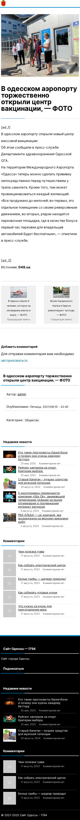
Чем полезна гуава (31, 551)
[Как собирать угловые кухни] (9, 597)
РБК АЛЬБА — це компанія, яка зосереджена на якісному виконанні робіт (43, 518)
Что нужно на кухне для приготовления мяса (35, 607)
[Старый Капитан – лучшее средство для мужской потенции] (9, 484)
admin (21, 394)
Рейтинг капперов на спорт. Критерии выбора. (37, 469)
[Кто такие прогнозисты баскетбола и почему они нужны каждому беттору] (9, 454)
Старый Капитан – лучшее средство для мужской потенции (43, 481)
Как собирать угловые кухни (37, 592)
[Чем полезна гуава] (9, 556)
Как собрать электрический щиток (42, 565)
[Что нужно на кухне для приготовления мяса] (9, 610)
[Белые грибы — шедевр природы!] (9, 583)
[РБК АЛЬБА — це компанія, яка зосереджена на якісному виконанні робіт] (9, 517)
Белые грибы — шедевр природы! (42, 578)
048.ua (24, 267)
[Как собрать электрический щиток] (9, 569)
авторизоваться (14, 360)
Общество (32, 420)
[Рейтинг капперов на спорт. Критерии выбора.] (9, 469)
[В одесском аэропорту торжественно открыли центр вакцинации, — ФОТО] (40, 45)
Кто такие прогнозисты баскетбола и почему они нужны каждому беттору (42, 456)
